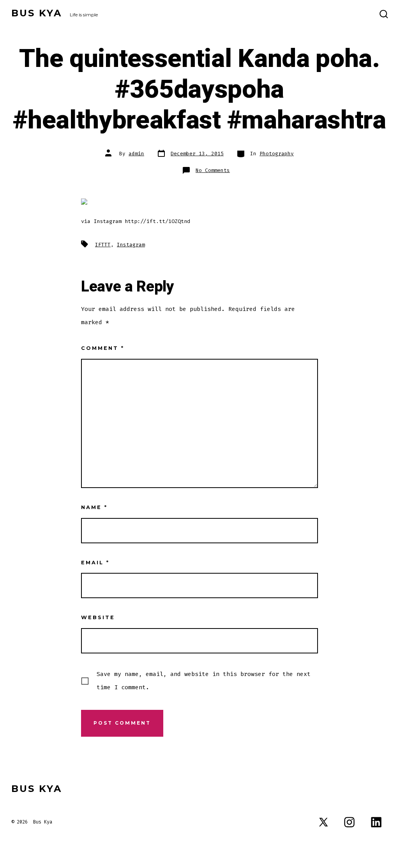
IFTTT (103, 244)
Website (98, 617)
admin (136, 153)
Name (94, 507)
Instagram (131, 244)
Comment (102, 348)
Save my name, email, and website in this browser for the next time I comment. (204, 680)
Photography (277, 153)
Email (95, 562)
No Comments (213, 170)
